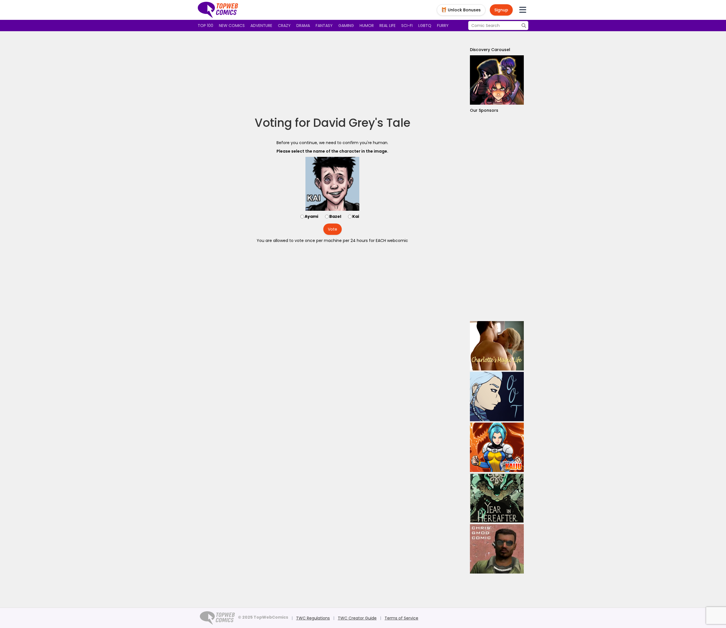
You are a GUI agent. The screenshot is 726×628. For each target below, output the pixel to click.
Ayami (311, 216)
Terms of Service (401, 618)
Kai (355, 216)
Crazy (284, 25)
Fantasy (324, 25)
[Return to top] (218, 9)
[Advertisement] (332, 73)
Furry (443, 25)
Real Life (387, 25)
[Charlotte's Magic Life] (497, 345)
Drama (303, 25)
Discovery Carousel (490, 49)
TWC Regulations (313, 618)
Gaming (346, 25)
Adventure (261, 25)
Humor (367, 25)
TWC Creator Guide (357, 618)
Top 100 (205, 25)
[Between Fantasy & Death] (497, 80)
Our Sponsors (484, 110)
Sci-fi (407, 25)
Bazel (335, 216)
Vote (332, 229)
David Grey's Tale (361, 123)
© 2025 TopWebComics (263, 617)
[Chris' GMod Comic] (497, 549)
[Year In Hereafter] (497, 498)
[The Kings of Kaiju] (497, 447)
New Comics (232, 25)
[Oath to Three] (497, 396)
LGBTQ (424, 25)
